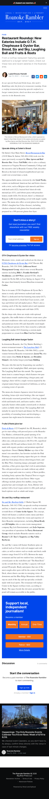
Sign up (36, 239)
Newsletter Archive (13, 778)
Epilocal (33, 787)
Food (4, 35)
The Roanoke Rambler (21, 773)
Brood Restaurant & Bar (35, 152)
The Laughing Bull (31, 347)
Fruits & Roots (8, 428)
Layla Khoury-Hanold (18, 74)
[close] (46, 3)
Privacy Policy (39, 778)
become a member (19, 245)
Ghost (24, 787)
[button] (45, 8)
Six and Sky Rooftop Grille (13, 502)
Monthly (12, 624)
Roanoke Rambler (13, 751)
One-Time (37, 624)
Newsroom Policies (26, 781)
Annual (24, 624)
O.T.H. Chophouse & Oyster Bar (15, 263)
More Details (24, 650)
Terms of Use (27, 778)
